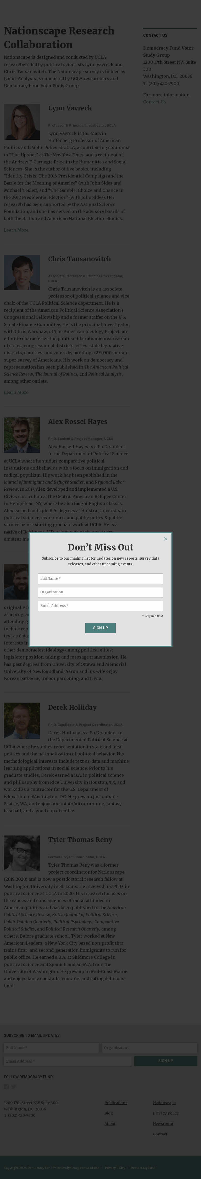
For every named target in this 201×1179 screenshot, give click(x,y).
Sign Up (100, 628)
